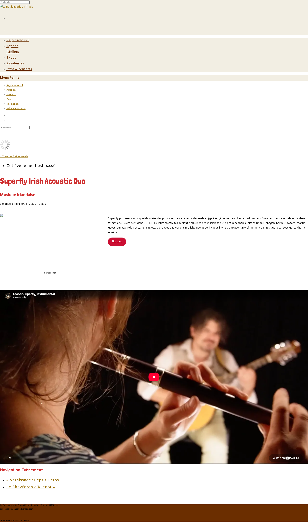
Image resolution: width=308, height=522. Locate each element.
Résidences (13, 104)
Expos (9, 99)
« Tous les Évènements (14, 156)
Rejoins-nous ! (14, 85)
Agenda (11, 90)
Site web (116, 241)
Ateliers (11, 94)
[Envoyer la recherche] (31, 128)
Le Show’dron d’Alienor (30, 487)
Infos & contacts (16, 108)
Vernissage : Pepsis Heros (32, 480)
